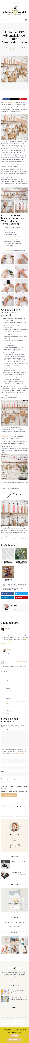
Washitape (6, 589)
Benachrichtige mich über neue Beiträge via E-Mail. (14, 791)
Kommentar (4, 729)
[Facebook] (11, 3)
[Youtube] (18, 926)
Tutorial (10, 587)
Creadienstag (17, 538)
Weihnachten (12, 589)
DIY (4, 585)
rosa (21, 585)
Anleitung (19, 584)
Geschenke (16, 585)
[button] (7, 19)
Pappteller (17, 429)
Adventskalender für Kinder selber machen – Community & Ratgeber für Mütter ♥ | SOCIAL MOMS (15, 702)
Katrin (6, 662)
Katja (6, 628)
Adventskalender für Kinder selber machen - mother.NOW (15, 712)
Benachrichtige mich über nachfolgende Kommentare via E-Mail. (14, 787)
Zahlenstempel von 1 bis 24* (11, 239)
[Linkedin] (20, 922)
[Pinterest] (17, 3)
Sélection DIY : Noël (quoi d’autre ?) (13, 681)
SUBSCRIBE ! (14, 907)
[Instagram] (14, 3)
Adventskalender (12, 584)
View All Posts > (15, 609)
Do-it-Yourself (9, 585)
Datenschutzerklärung (14, 1039)
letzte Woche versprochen (9, 102)
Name (3, 758)
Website (3, 771)
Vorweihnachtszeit (8, 588)
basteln (24, 584)
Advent (5, 584)
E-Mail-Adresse (5, 764)
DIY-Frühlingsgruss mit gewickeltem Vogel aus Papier (19, 991)
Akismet (15, 753)
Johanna (9, 649)
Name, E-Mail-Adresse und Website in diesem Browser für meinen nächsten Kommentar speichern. (14, 780)
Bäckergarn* (7, 250)
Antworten (3, 643)
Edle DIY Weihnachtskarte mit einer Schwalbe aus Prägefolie (19, 998)
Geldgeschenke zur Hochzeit (19, 862)
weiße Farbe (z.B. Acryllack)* (11, 229)
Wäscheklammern (18, 588)
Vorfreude (15, 587)
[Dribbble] (10, 926)
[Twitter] (8, 922)
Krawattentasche (16, 872)
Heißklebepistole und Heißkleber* (12, 236)
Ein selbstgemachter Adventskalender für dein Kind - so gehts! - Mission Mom (16, 690)
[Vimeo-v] (23, 922)
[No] (26, 1035)
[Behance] (14, 926)
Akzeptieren (14, 1035)
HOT (26, 538)
